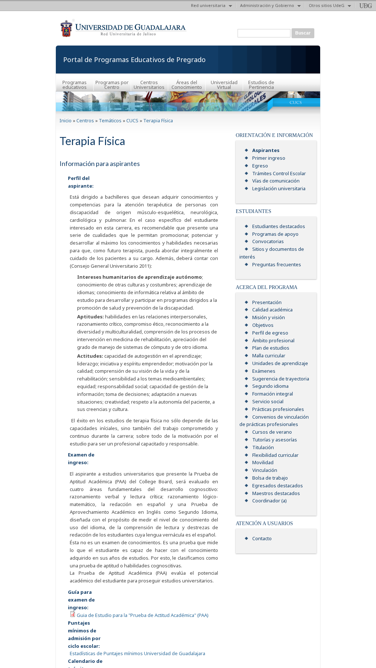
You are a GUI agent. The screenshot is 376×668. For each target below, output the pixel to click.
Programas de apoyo (275, 234)
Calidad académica (272, 309)
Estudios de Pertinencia (261, 84)
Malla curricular (268, 355)
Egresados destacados (277, 485)
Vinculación (264, 470)
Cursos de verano (272, 432)
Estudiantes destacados (278, 226)
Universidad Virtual (224, 84)
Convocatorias (268, 241)
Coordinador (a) (269, 500)
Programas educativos (74, 84)
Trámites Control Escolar (279, 173)
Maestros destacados (276, 493)
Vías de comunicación (276, 180)
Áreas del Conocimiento (186, 84)
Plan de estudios (270, 347)
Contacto (262, 538)
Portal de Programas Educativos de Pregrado (134, 59)
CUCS (132, 120)
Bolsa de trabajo (270, 477)
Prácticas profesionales (278, 409)
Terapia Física (158, 120)
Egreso (260, 165)
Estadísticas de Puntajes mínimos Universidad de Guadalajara (137, 653)
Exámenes (263, 371)
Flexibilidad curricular (275, 455)
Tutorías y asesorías (274, 439)
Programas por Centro (112, 84)
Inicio (65, 120)
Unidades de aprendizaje (280, 363)
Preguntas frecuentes (276, 264)
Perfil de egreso (270, 332)
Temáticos (110, 120)
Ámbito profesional (273, 340)
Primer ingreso (268, 158)
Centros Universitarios (149, 84)
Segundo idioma (270, 386)
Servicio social (267, 401)
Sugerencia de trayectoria (280, 378)
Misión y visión (268, 317)
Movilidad (263, 462)
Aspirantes (265, 150)
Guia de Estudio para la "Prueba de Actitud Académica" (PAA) (143, 615)
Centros (85, 120)
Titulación (263, 447)
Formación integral (272, 393)
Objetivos (263, 325)
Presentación (267, 302)
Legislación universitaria (279, 188)
